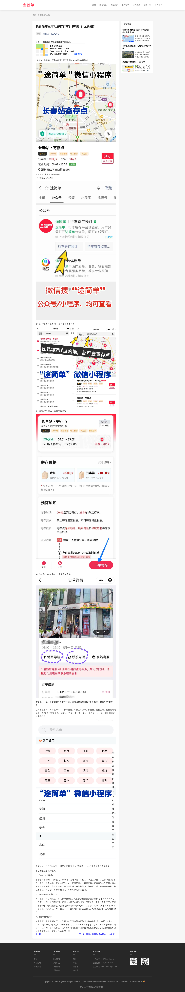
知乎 (75, 959)
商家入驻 (147, 5)
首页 (94, 5)
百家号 (75, 966)
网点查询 (103, 5)
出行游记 (125, 5)
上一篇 (38, 934)
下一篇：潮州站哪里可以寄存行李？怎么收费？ (97, 934)
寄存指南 (114, 5)
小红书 (75, 963)
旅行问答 (136, 5)
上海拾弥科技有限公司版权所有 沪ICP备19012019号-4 (101, 982)
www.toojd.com (60, 982)
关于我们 (158, 5)
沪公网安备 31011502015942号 (131, 982)
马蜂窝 (75, 970)
